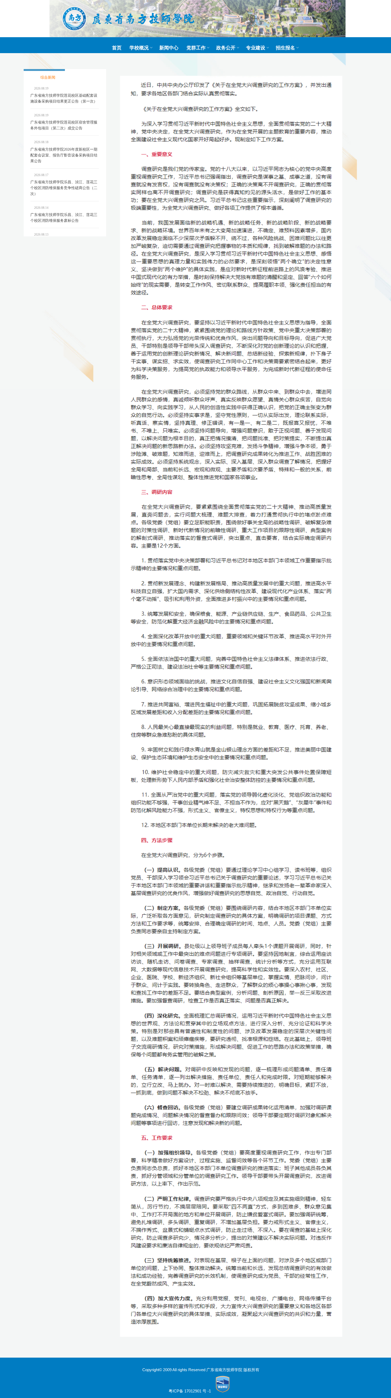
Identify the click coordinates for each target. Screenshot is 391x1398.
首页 (117, 47)
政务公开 (225, 47)
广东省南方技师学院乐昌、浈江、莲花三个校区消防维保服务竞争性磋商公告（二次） (63, 188)
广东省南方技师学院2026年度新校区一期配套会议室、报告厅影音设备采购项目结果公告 (63, 155)
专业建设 (255, 47)
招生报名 (285, 47)
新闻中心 (168, 47)
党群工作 (196, 47)
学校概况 (139, 47)
